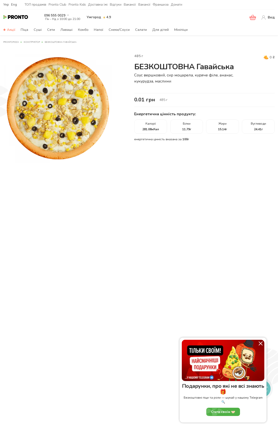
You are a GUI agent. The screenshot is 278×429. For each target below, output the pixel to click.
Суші (38, 29)
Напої (98, 29)
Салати (141, 29)
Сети (51, 29)
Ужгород (94, 17)
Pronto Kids (77, 4)
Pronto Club (57, 4)
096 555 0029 (54, 15)
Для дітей (160, 29)
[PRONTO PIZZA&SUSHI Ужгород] (19, 17)
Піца (24, 29)
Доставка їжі (98, 4)
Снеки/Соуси (119, 29)
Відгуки (115, 4)
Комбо (83, 29)
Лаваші (66, 29)
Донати (176, 4)
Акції (11, 29)
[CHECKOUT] (253, 17)
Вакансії (130, 4)
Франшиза (161, 4)
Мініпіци (181, 29)
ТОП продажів (35, 4)
